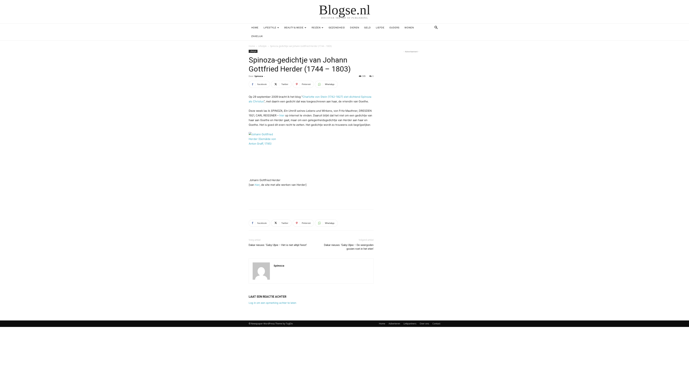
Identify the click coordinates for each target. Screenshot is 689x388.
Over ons (424, 323)
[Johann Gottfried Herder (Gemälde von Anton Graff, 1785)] (311, 153)
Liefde (380, 27)
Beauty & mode (293, 27)
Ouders (394, 27)
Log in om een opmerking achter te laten (272, 302)
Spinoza (258, 76)
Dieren (354, 27)
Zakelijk (257, 36)
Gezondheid (337, 27)
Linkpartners (410, 323)
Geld (367, 27)
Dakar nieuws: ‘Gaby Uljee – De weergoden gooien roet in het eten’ (349, 246)
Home (254, 27)
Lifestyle (269, 27)
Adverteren (394, 323)
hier (281, 115)
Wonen (409, 27)
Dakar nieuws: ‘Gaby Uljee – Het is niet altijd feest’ (278, 245)
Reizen (315, 27)
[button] (436, 28)
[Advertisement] (311, 197)
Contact (436, 323)
